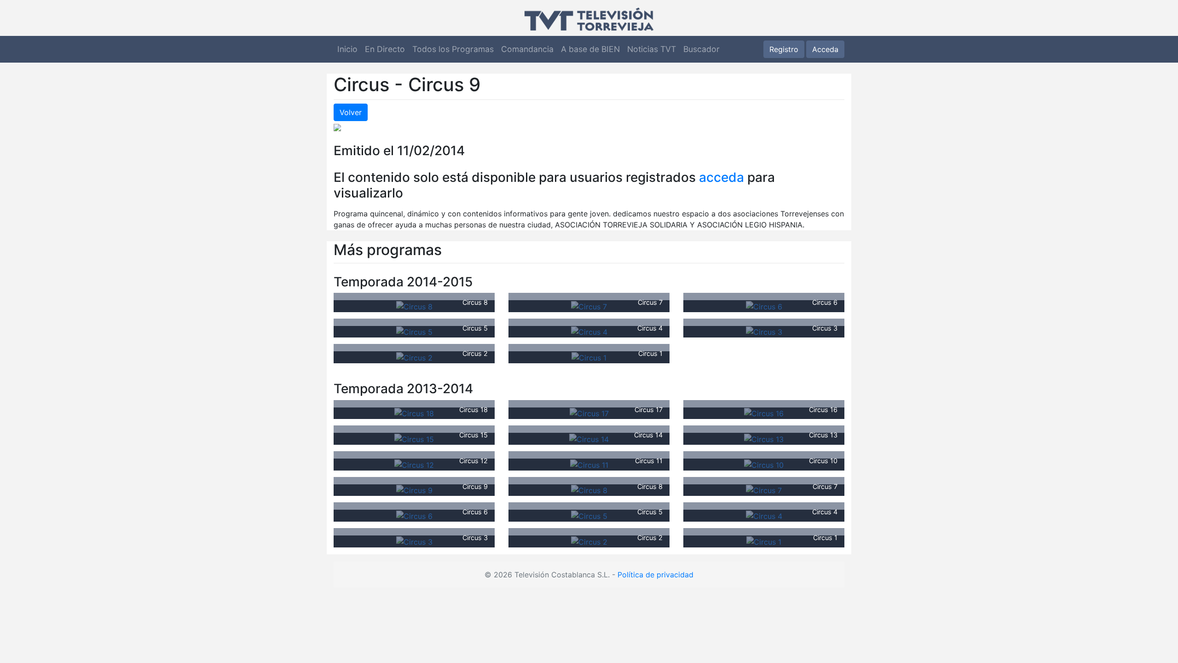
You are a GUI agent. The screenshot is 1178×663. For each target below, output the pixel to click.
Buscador (701, 49)
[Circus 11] (589, 464)
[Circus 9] (414, 489)
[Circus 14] (589, 438)
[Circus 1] (589, 356)
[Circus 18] (414, 413)
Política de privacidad (655, 574)
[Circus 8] (414, 305)
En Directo (385, 49)
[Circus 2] (414, 356)
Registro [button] (783, 49)
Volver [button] (351, 112)
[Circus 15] (414, 438)
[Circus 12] (414, 464)
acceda (721, 177)
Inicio (347, 49)
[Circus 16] (764, 413)
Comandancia (527, 49)
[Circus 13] (764, 438)
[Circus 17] (589, 413)
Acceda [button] (825, 49)
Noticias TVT (651, 49)
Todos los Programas (453, 49)
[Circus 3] (764, 331)
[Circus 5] (414, 331)
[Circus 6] (764, 305)
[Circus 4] (589, 331)
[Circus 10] (764, 464)
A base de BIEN (590, 49)
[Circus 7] (589, 305)
